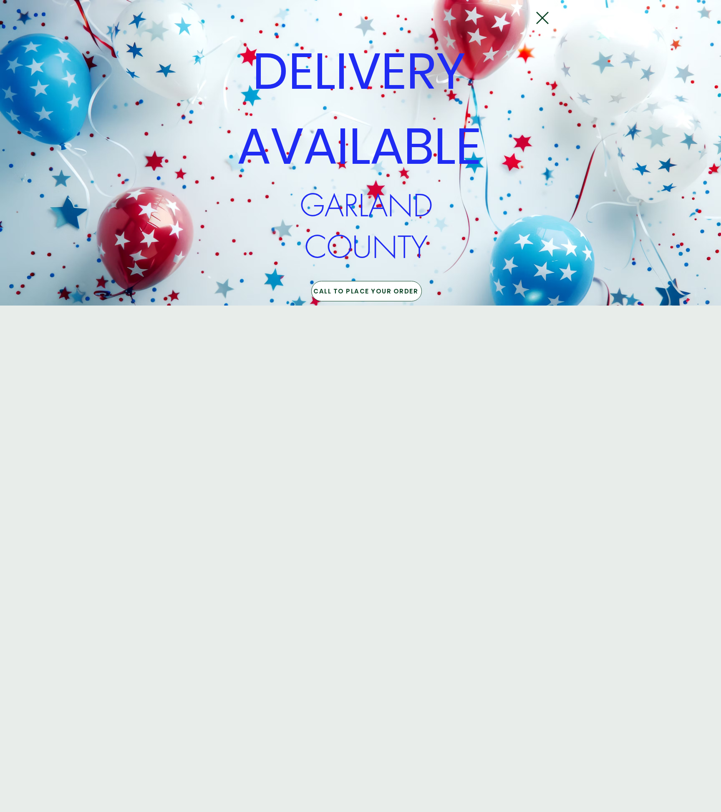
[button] (542, 18)
